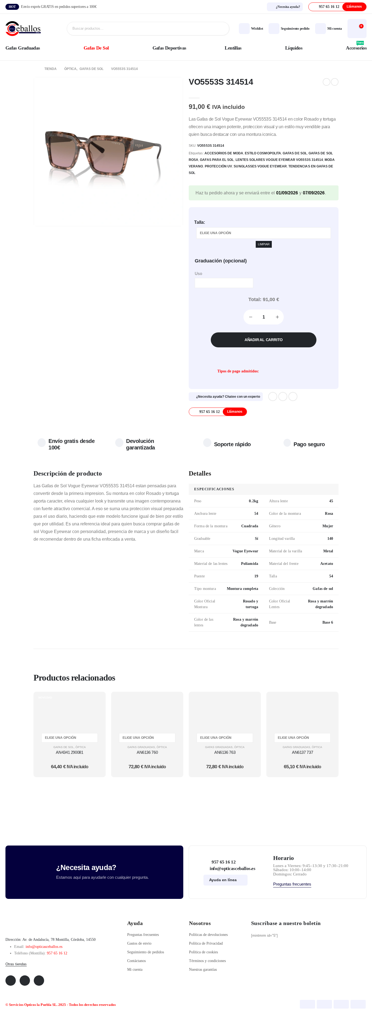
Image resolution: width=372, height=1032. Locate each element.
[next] (335, 82)
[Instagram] (292, 396)
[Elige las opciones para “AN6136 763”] (250, 702)
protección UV (218, 166)
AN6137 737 (302, 752)
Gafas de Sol (96, 48)
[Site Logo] (23, 28)
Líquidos (293, 48)
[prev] (326, 82)
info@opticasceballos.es (44, 947)
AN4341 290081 (69, 752)
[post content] (69, 711)
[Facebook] (272, 396)
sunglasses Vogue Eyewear (260, 166)
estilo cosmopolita (263, 153)
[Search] (221, 28)
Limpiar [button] (264, 244)
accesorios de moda (224, 153)
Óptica (80, 747)
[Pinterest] (282, 396)
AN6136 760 (147, 752)
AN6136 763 (224, 752)
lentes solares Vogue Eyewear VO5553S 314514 (279, 160)
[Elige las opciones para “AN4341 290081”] (94, 702)
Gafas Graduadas (22, 48)
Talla (199, 222)
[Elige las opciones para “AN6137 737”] (327, 702)
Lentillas (233, 48)
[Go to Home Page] (35, 69)
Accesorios (356, 47)
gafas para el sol (217, 160)
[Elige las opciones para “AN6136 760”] (172, 702)
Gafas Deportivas (169, 48)
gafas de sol (295, 153)
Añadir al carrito (264, 340)
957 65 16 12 (57, 953)
